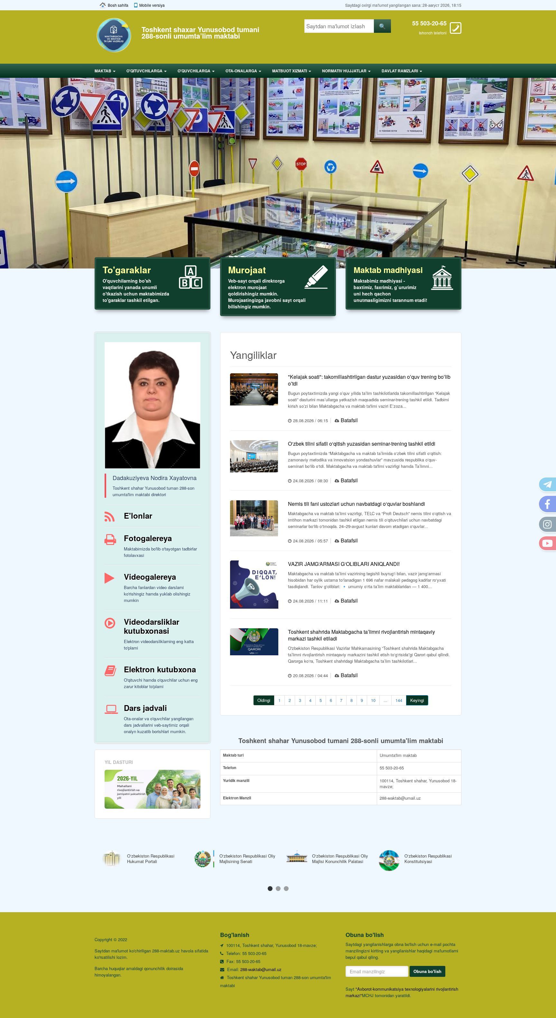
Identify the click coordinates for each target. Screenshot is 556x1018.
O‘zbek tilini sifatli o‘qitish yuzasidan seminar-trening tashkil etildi (361, 443)
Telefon (229, 767)
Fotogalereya (148, 537)
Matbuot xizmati (290, 71)
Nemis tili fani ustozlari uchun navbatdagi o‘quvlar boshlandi (356, 503)
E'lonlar (138, 515)
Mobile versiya (152, 5)
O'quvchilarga (194, 71)
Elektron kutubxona (160, 669)
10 (373, 700)
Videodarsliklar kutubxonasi (151, 626)
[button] (270, 888)
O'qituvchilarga (144, 71)
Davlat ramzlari (400, 71)
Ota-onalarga (242, 71)
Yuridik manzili (236, 780)
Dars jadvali (145, 707)
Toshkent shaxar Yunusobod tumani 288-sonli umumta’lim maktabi (200, 32)
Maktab (103, 71)
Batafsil (349, 420)
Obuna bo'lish (427, 971)
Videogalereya (150, 576)
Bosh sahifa (118, 5)
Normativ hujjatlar (344, 71)
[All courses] (152, 789)
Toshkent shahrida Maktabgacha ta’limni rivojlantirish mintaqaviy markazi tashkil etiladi (361, 635)
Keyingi (417, 700)
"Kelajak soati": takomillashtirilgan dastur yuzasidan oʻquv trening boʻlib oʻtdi (369, 380)
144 (398, 700)
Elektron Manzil (237, 798)
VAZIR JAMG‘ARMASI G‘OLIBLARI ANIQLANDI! (344, 564)
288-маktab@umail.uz (261, 969)
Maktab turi (233, 755)
